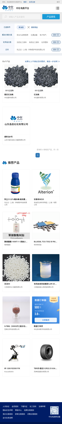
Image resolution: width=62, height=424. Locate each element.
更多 (54, 35)
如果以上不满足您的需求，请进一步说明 (41, 61)
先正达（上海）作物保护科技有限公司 (31, 49)
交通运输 (34, 35)
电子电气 (43, 35)
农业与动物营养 (22, 35)
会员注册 (32, 2)
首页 (58, 2)
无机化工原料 (22, 42)
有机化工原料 (34, 42)
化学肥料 (44, 42)
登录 (24, 2)
